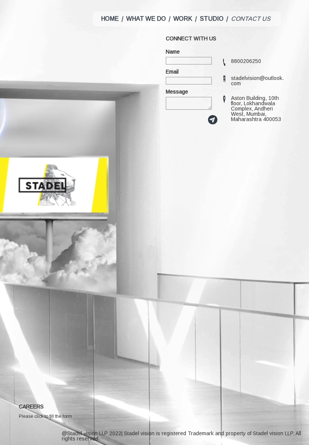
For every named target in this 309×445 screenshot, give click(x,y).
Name (173, 51)
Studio (211, 18)
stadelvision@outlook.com (257, 80)
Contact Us (251, 18)
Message (177, 91)
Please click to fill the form (45, 416)
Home (110, 18)
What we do (146, 18)
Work (182, 18)
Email (172, 71)
